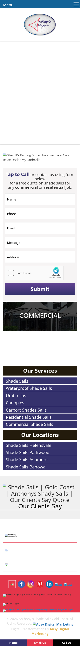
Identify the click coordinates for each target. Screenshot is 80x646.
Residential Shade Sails (29, 417)
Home (13, 642)
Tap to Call (18, 174)
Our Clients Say (40, 506)
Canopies (15, 402)
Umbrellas (16, 395)
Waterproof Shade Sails (29, 388)
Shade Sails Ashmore (27, 459)
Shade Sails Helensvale (28, 445)
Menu (8, 5)
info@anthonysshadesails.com (46, 565)
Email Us (40, 642)
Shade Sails (17, 381)
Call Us (66, 642)
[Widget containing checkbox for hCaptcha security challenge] (34, 273)
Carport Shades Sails (26, 410)
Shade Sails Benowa (25, 467)
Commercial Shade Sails (29, 424)
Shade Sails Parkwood (27, 452)
